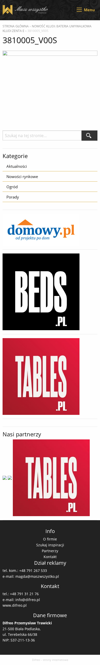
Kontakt (50, 556)
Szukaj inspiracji (50, 544)
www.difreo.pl (15, 605)
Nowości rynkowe (22, 176)
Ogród (12, 186)
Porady (12, 196)
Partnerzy (50, 550)
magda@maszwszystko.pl (37, 576)
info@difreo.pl (27, 599)
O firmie (50, 539)
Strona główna (16, 26)
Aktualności (16, 166)
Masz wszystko (26, 10)
